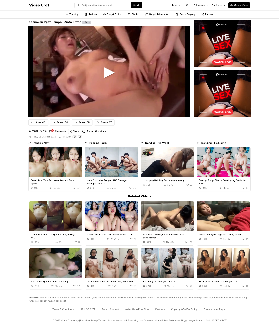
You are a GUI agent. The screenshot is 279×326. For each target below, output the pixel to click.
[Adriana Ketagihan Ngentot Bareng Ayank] (223, 216)
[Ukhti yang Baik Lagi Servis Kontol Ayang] (167, 162)
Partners (160, 309)
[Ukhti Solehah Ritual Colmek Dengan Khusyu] (111, 263)
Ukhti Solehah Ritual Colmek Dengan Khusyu (110, 281)
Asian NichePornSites (137, 309)
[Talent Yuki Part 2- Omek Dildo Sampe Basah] (111, 216)
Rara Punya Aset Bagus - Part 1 (159, 281)
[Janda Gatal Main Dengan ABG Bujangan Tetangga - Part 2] (111, 162)
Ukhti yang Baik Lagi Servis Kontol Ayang (164, 180)
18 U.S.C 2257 (88, 309)
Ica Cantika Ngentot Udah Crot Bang (49, 281)
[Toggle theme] (187, 5)
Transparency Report (215, 309)
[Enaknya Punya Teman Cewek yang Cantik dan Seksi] (223, 162)
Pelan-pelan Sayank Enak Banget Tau (218, 281)
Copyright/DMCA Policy (184, 309)
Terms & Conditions (63, 309)
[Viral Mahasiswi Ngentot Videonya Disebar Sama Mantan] (167, 216)
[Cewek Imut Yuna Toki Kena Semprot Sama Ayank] (55, 162)
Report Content (110, 309)
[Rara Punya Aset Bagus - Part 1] (167, 263)
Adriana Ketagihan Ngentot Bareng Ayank (220, 234)
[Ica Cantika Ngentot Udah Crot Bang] (55, 263)
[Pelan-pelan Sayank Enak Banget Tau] (223, 263)
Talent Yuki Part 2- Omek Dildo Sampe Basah (110, 234)
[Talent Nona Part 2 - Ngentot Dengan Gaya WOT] (55, 216)
